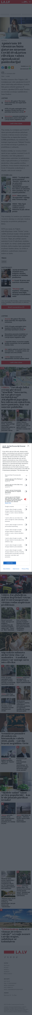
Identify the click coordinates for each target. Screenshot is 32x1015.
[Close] (28, 446)
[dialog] (16, 507)
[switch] (25, 479)
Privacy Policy (25, 568)
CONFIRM (10, 563)
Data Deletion (6, 568)
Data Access (16, 568)
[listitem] (16, 475)
